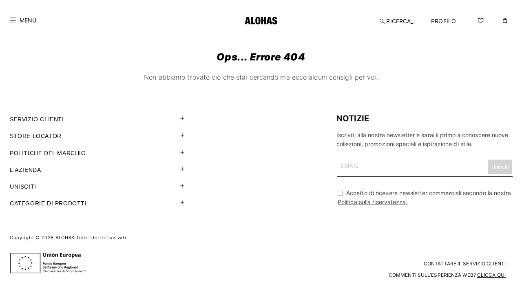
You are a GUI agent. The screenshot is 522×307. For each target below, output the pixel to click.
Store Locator (36, 136)
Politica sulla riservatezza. (373, 201)
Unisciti (23, 186)
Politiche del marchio (48, 153)
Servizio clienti (37, 119)
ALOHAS (65, 237)
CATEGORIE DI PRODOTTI (48, 203)
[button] (23, 20)
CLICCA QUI (491, 275)
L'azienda (25, 170)
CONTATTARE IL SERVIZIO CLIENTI (465, 263)
